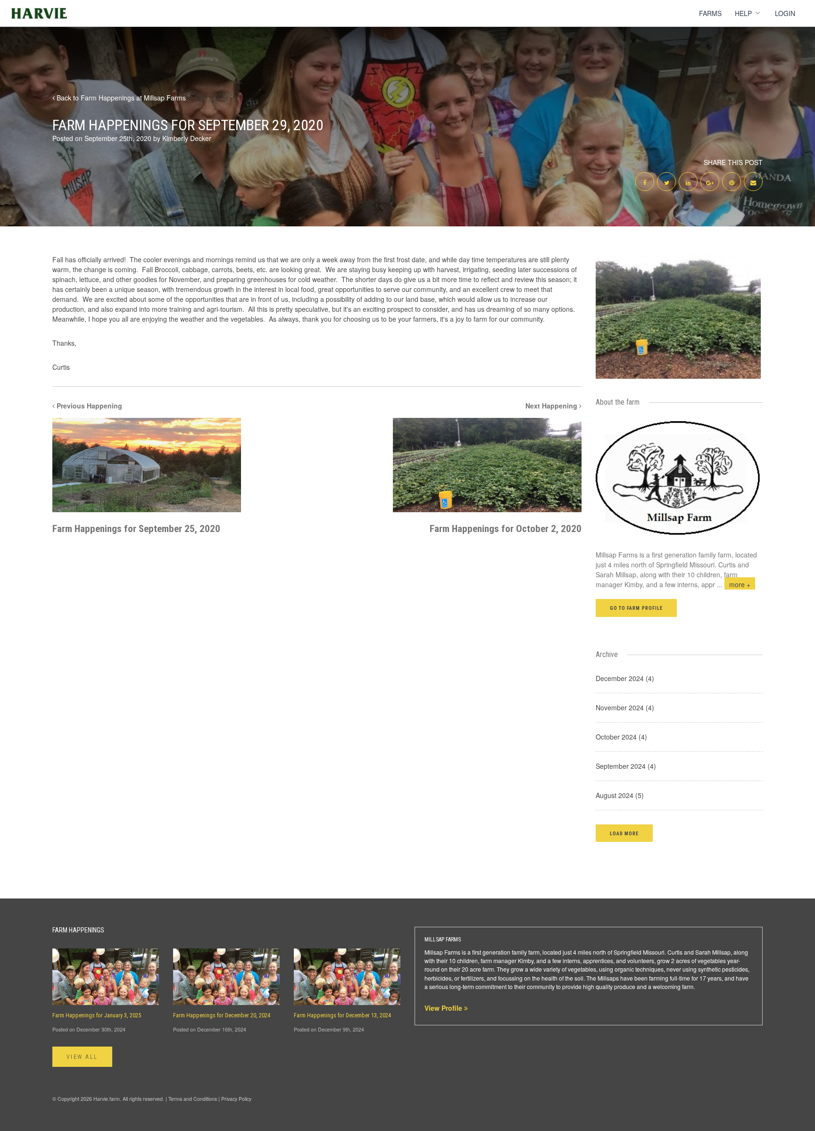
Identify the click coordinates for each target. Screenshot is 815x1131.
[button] (624, 833)
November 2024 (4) (625, 707)
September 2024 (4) (626, 766)
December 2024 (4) (625, 678)
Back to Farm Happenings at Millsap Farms (120, 97)
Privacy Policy (236, 1098)
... (733, 584)
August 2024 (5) (620, 795)
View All (82, 1057)
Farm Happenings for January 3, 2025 (96, 1015)
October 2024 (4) (621, 736)
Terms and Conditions (192, 1098)
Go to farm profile (636, 608)
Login (785, 13)
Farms (710, 13)
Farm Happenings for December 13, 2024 (342, 1015)
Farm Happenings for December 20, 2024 (221, 1015)
